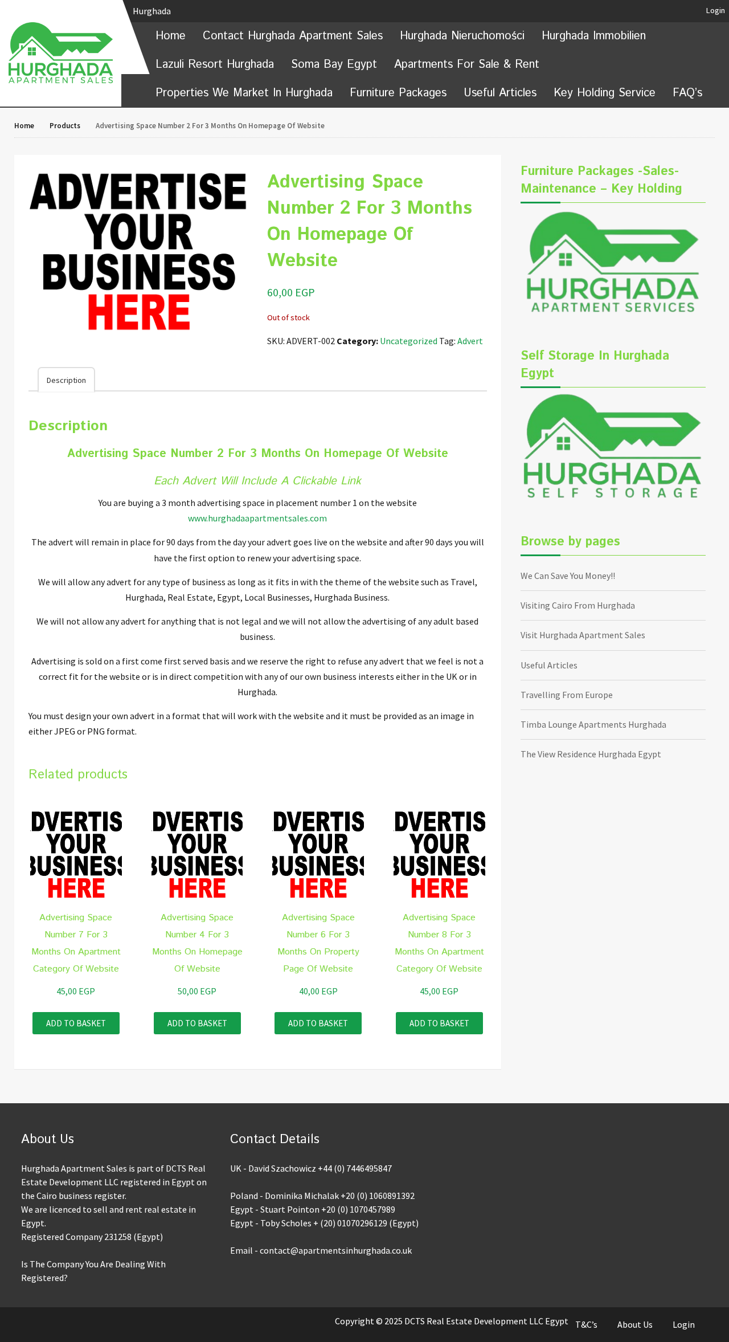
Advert (470, 340)
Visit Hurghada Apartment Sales (583, 635)
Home (170, 36)
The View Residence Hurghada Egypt (591, 754)
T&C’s (586, 1324)
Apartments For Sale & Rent (466, 64)
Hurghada (153, 11)
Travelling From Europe (567, 694)
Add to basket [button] (76, 1023)
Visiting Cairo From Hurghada (578, 605)
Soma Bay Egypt (334, 64)
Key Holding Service (605, 93)
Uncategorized (408, 340)
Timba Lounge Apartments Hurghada (593, 724)
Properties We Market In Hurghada (244, 93)
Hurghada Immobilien (594, 36)
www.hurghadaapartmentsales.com (257, 518)
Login (715, 10)
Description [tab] (66, 380)
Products (65, 125)
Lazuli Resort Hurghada (214, 64)
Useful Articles (500, 93)
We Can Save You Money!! (568, 575)
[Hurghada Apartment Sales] (61, 52)
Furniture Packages (398, 93)
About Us (635, 1324)
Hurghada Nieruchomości (462, 36)
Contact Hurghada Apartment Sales (293, 36)
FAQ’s (687, 93)
